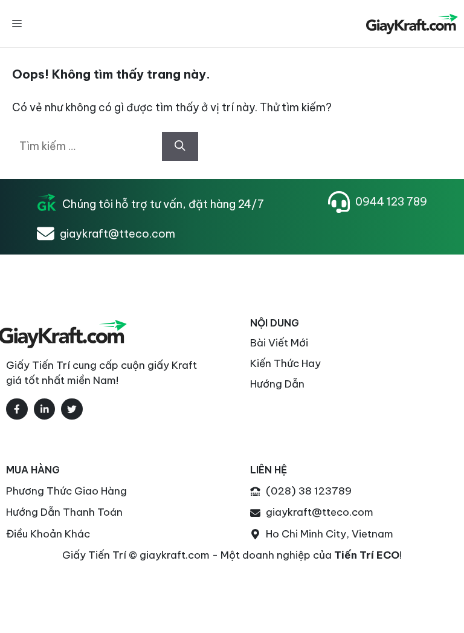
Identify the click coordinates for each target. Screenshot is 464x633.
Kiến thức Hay (285, 363)
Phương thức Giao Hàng (66, 491)
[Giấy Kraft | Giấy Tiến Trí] (411, 23)
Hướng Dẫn (277, 384)
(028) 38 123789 (309, 491)
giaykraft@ (294, 512)
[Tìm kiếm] (180, 146)
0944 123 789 (391, 202)
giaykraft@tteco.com (117, 234)
